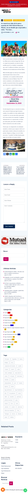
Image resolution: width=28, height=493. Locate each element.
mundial (12, 396)
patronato (19, 396)
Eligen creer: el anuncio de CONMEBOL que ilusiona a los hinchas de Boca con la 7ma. (7, 170)
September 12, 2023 (14, 103)
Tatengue (7, 413)
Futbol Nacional (19, 20)
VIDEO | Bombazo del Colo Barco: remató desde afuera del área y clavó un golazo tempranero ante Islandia (14, 298)
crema (6, 376)
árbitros (12, 417)
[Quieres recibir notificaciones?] (3, 490)
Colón (5, 312)
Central (6, 369)
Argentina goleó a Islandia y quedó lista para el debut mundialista (14, 291)
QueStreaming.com (5, 459)
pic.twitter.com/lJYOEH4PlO (12, 97)
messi (19, 393)
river (12, 403)
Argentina (14, 359)
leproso (6, 386)
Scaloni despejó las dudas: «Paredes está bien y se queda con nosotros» (14, 5)
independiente (8, 383)
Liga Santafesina (8, 336)
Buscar (5, 251)
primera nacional (8, 400)
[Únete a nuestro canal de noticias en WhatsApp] (25, 490)
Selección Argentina (9, 341)
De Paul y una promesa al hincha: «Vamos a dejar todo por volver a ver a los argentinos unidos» (14, 285)
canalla (19, 366)
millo (6, 396)
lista (5, 393)
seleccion (20, 407)
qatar (16, 400)
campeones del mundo (10, 366)
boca (12, 362)
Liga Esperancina (8, 331)
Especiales (8, 20)
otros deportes (7, 339)
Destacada (6, 315)
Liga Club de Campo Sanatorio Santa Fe (14, 327)
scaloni (13, 407)
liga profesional (8, 390)
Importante (7, 325)
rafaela (6, 403)
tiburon (19, 413)
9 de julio (7, 359)
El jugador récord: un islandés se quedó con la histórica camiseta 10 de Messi (14, 278)
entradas (6, 379)
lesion (12, 386)
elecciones (19, 376)
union (6, 417)
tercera (13, 413)
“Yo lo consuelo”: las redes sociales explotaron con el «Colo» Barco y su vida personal (20, 170)
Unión (5, 346)
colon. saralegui (8, 372)
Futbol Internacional (9, 320)
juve (15, 383)
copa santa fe (18, 372)
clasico (12, 369)
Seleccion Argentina (9, 410)
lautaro (20, 383)
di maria (12, 376)
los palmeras (12, 393)
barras (21, 359)
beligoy (6, 362)
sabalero (6, 407)
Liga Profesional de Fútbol (10, 334)
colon (18, 369)
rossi (17, 403)
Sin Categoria (7, 344)
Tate (18, 410)
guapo (12, 379)
